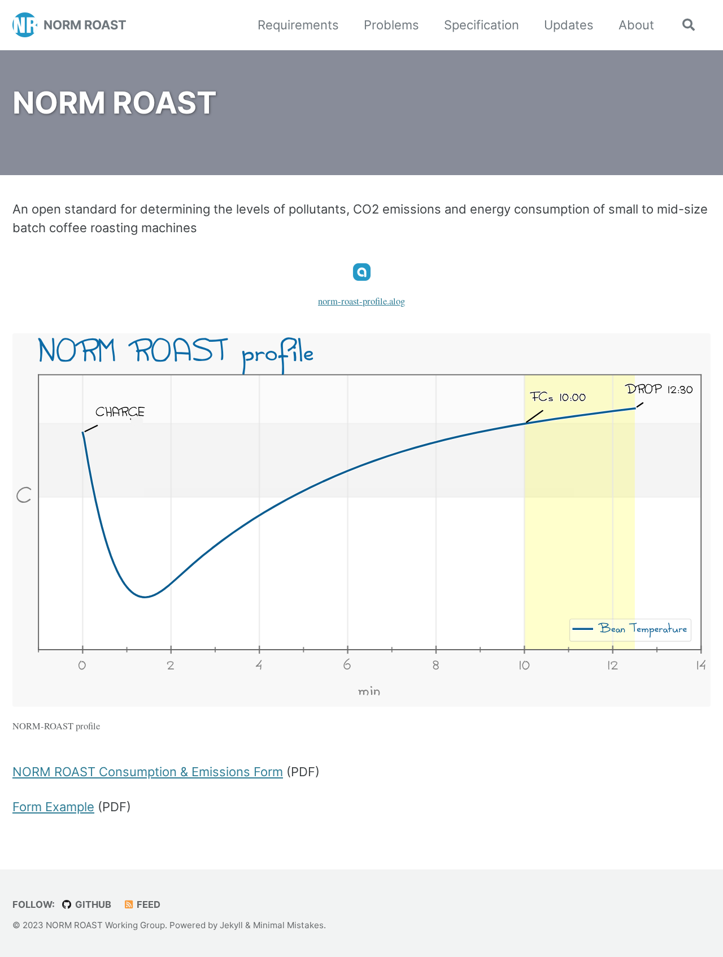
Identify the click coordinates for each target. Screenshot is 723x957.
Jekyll (231, 925)
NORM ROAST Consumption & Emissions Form (147, 771)
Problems (391, 25)
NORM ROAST (85, 25)
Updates (569, 25)
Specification (481, 25)
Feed (147, 904)
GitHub (92, 904)
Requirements (298, 25)
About (636, 25)
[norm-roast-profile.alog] (362, 277)
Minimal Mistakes (288, 925)
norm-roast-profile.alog (361, 301)
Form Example (53, 806)
